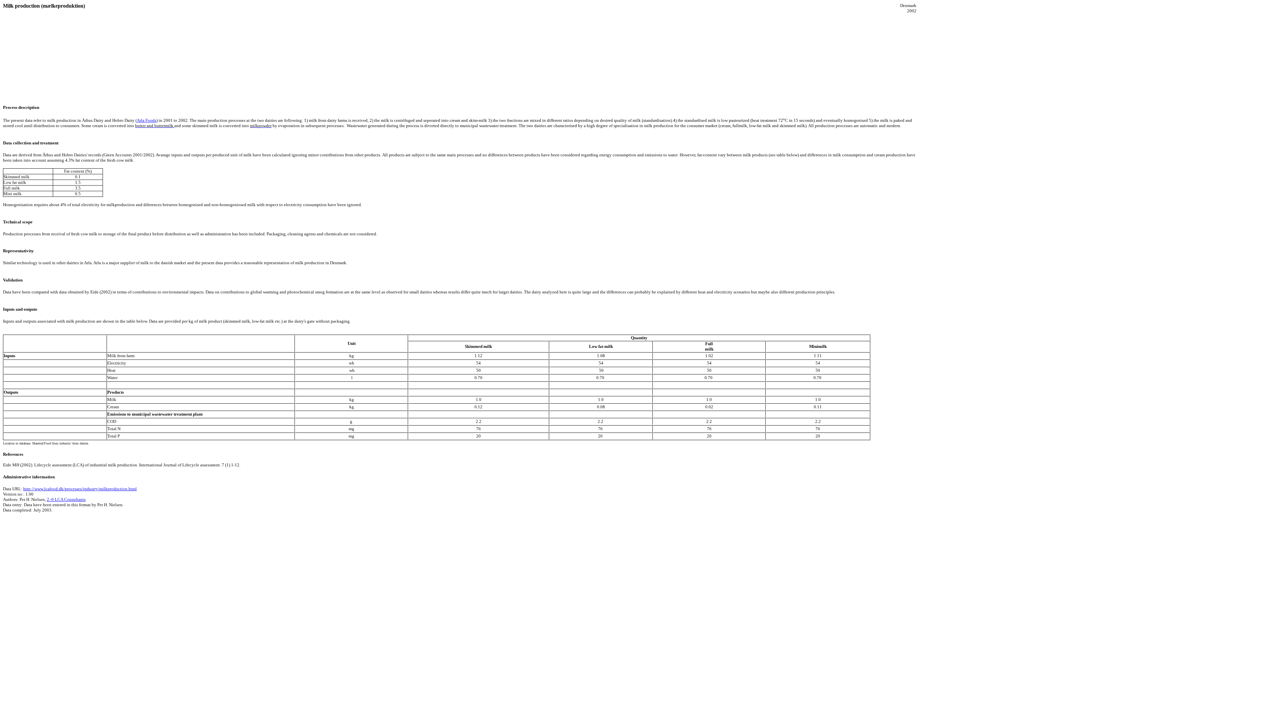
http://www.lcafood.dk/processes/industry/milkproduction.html (80, 488)
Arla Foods (146, 120)
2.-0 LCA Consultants (66, 499)
